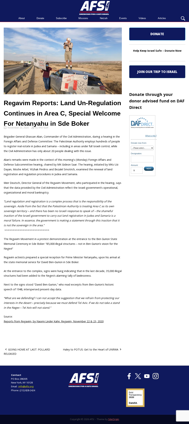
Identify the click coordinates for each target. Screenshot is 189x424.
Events (123, 18)
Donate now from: (139, 143)
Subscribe (61, 18)
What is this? (151, 136)
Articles (162, 18)
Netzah (103, 18)
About (21, 18)
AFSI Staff (43, 127)
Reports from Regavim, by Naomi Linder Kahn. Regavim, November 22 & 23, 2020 (54, 321)
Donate (40, 18)
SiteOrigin (113, 419)
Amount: (134, 165)
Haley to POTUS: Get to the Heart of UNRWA (90, 349)
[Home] (94, 7)
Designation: (136, 153)
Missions (83, 18)
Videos (142, 18)
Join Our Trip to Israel (157, 72)
